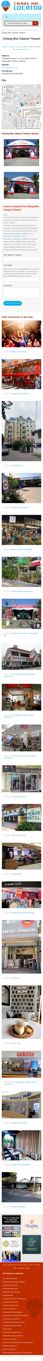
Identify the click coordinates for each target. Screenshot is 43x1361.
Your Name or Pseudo (12, 255)
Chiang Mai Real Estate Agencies (13, 1312)
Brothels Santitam (19, 1207)
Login (4, 47)
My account (22, 1265)
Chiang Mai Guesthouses (10, 1288)
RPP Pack (16, 978)
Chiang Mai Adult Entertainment (12, 1315)
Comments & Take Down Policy (14, 236)
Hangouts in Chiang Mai (10, 1285)
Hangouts (13, 30)
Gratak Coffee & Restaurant (21, 591)
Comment (7, 285)
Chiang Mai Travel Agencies (11, 1319)
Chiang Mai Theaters (27, 30)
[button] (21, 104)
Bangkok (26, 1315)
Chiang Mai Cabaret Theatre (13, 33)
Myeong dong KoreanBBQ (21, 549)
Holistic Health (7, 1329)
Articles (27, 1268)
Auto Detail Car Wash (19, 508)
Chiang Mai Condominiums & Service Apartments (18, 1342)
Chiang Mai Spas (8, 1295)
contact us (26, 49)
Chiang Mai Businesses (10, 1346)
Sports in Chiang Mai (9, 1309)
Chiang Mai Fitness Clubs (10, 1305)
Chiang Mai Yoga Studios (10, 1302)
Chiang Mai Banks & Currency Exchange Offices (17, 1352)
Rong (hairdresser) (19, 797)
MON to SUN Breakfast (21, 1165)
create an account (14, 47)
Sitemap (21, 1268)
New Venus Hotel (18, 835)
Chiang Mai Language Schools (12, 1332)
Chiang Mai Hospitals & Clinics (12, 1325)
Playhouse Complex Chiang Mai (24, 633)
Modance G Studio (19, 1123)
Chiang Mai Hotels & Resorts (11, 1292)
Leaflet (19, 128)
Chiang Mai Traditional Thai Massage (14, 1298)
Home (4, 30)
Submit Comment (12, 303)
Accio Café (16, 1043)
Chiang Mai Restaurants (10, 1278)
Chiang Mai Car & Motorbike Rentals (14, 1322)
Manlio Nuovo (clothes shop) (23, 913)
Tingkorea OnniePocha (20, 394)
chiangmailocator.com (12, 1356)
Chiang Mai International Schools (13, 1336)
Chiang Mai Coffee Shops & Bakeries (14, 1282)
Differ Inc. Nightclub (18, 352)
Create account (12, 1265)
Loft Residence (17, 466)
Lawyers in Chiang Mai (10, 1339)
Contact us (30, 1265)
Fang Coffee (17, 874)
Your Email (7, 265)
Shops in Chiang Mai (9, 1349)
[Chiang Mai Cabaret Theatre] (21, 152)
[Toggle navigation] (6, 16)
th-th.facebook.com (10, 67)
